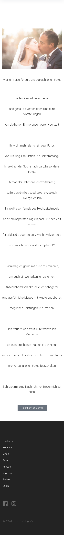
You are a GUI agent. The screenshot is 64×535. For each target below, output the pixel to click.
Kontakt (7, 466)
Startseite (8, 441)
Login (6, 485)
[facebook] (5, 503)
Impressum (9, 473)
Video (6, 453)
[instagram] (13, 503)
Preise (6, 479)
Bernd (6, 460)
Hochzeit (8, 447)
